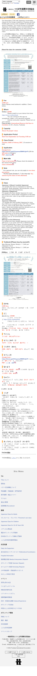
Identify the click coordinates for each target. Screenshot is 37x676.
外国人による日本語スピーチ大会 (11, 608)
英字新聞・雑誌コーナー (8, 495)
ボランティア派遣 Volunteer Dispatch (12, 563)
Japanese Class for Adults (9, 514)
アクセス (4, 498)
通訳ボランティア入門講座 (9, 532)
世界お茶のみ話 (6, 582)
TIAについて (5, 480)
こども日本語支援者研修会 (9, 540)
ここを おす (10, 363)
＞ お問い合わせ (25, 652)
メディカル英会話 (6, 529)
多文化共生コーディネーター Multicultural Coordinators (18, 552)
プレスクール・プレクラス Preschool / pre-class (16, 518)
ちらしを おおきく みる (10, 369)
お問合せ (4, 14)
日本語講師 (4, 624)
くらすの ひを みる (9, 373)
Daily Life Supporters (7, 548)
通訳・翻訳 (4, 620)
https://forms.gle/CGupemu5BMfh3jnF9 (15, 151)
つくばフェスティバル (8, 586)
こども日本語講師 (6, 627)
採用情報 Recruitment (8, 506)
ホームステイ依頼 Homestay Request (12, 567)
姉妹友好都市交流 (6, 590)
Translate (16, 3)
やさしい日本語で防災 (8, 574)
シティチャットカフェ (8, 593)
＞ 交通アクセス (11, 652)
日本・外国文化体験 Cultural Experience (13, 601)
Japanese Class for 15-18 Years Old (12, 525)
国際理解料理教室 (6, 597)
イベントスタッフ (6, 631)
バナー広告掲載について (8, 487)
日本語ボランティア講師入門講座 (11, 536)
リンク (12, 14)
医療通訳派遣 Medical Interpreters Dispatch (14, 559)
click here (9, 155)
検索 (28, 2)
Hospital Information (7, 555)
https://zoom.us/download (10, 115)
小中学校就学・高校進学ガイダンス (12, 570)
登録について (5, 616)
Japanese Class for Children (10, 521)
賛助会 (3, 483)
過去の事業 (4, 502)
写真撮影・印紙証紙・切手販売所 (11, 491)
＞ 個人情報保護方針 (18, 655)
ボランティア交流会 (7, 604)
